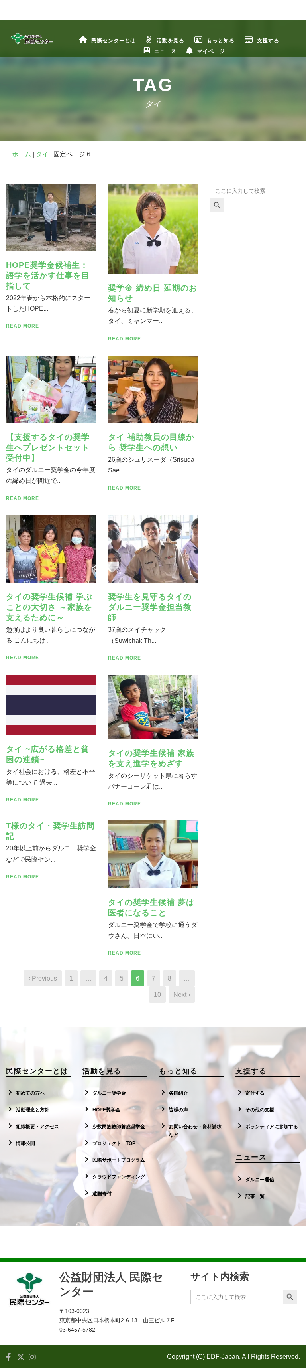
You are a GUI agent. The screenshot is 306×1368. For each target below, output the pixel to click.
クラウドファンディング (118, 1177)
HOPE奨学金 (106, 1110)
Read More (22, 326)
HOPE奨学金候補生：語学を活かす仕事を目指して (48, 275)
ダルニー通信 (259, 1179)
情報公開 (25, 1143)
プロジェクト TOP (113, 1143)
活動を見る (170, 40)
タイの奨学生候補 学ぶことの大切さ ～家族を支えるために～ (49, 607)
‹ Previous (42, 978)
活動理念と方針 (32, 1110)
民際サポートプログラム (118, 1160)
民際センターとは (113, 40)
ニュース (165, 51)
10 (157, 994)
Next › (181, 994)
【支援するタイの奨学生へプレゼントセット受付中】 (48, 447)
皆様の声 (178, 1110)
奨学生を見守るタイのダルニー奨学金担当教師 (150, 607)
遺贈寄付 (102, 1193)
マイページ (211, 51)
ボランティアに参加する (271, 1126)
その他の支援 (259, 1110)
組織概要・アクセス (37, 1126)
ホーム (21, 154)
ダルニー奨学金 (109, 1093)
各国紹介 (178, 1093)
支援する (268, 40)
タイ (42, 154)
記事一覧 (255, 1196)
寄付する (255, 1093)
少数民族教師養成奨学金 (118, 1126)
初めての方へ (30, 1093)
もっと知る (221, 40)
